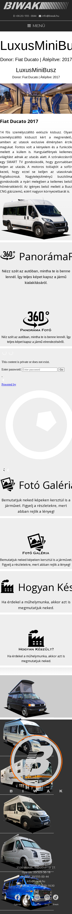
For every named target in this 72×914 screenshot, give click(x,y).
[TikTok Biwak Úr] (55, 897)
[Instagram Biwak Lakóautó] (37, 897)
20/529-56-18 (41, 872)
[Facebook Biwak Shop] (27, 897)
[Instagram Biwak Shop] (47, 897)
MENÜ (38, 26)
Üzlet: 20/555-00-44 (36, 876)
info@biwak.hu (50, 16)
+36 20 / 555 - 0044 (26, 16)
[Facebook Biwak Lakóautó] (17, 897)
